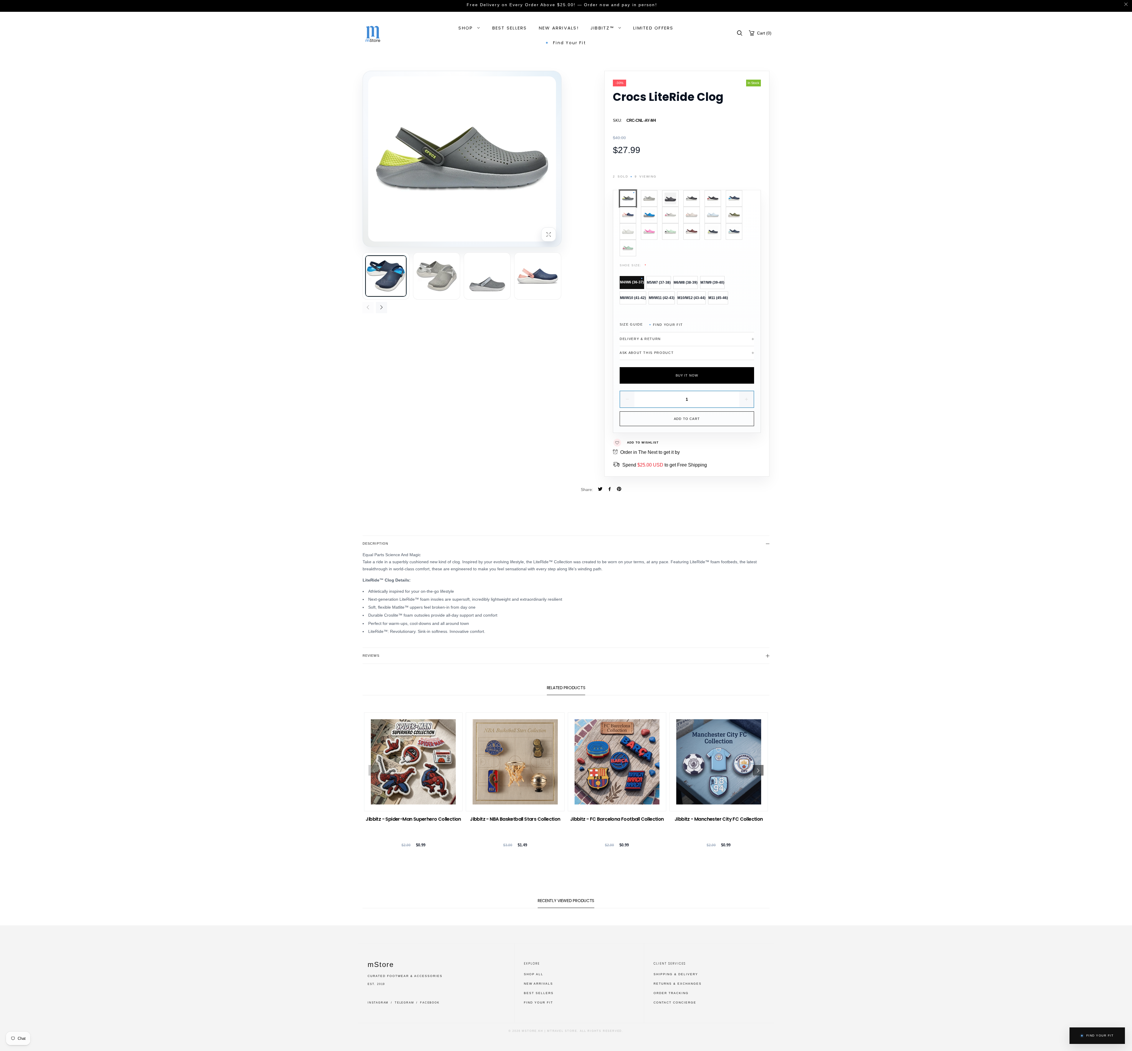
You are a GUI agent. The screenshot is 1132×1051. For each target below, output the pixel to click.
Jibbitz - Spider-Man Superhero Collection (413, 819)
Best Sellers (539, 993)
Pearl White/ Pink (670, 215)
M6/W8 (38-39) (685, 282)
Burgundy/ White (691, 231)
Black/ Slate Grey (670, 198)
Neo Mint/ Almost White (670, 231)
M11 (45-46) (718, 298)
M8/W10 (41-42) (633, 298)
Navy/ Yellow (713, 231)
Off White (628, 231)
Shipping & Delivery (676, 974)
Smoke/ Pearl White (649, 198)
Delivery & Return (640, 339)
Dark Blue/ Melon (628, 215)
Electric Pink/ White (649, 231)
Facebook (429, 1002)
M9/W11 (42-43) (661, 298)
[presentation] (368, 307)
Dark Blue (734, 198)
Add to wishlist (643, 442)
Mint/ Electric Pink (628, 248)
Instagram (378, 1002)
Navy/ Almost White (734, 231)
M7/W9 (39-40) (712, 282)
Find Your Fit (668, 324)
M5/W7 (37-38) (659, 282)
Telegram (404, 1002)
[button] (739, 33)
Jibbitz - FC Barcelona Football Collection (617, 819)
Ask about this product (647, 352)
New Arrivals (538, 983)
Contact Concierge (675, 1002)
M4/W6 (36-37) (632, 282)
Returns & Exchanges (678, 983)
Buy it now (687, 375)
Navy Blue (649, 215)
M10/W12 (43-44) (691, 298)
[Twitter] (600, 489)
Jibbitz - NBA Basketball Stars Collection (515, 819)
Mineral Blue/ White (713, 215)
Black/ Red (713, 198)
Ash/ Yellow (628, 198)
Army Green (734, 215)
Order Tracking (671, 993)
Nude (691, 215)
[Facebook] (610, 489)
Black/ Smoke (691, 198)
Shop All (533, 974)
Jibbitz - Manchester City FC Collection (718, 819)
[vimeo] (619, 489)
